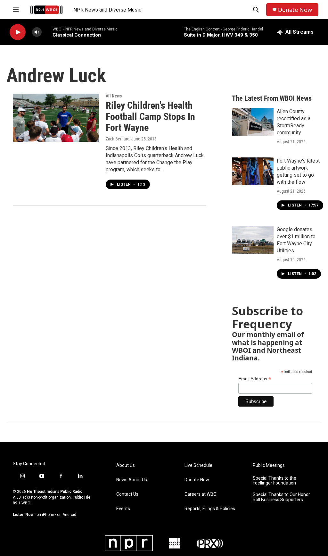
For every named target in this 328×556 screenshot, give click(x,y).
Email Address (254, 379)
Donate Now (295, 9)
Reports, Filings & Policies (209, 508)
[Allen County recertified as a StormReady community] (253, 122)
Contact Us (127, 494)
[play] (17, 32)
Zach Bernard (117, 138)
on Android (66, 514)
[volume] (36, 32)
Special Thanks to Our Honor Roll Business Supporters (281, 497)
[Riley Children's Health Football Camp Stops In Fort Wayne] (56, 118)
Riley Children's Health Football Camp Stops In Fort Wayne (150, 116)
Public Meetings (269, 465)
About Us (125, 465)
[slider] (47, 32)
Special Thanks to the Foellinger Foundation (274, 481)
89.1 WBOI (22, 503)
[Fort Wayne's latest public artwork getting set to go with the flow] (253, 171)
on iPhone (45, 514)
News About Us (131, 479)
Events (123, 508)
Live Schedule (198, 465)
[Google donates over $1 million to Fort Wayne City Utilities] (253, 240)
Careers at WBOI (200, 494)
